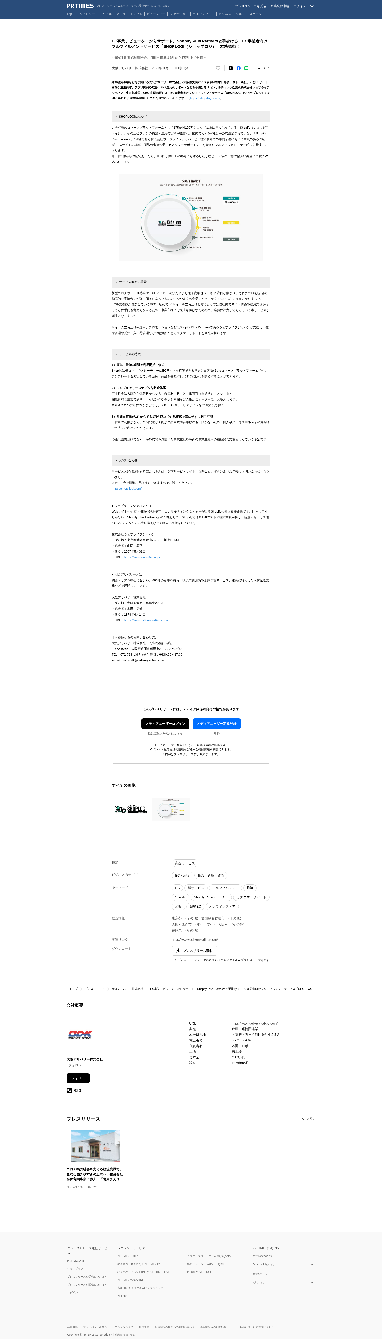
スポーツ (255, 14)
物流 (250, 888)
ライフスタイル (203, 14)
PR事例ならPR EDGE (199, 1272)
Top (69, 14)
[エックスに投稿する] (230, 68)
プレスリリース (95, 989)
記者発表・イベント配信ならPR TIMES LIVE (143, 1272)
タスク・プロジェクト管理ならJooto (209, 1256)
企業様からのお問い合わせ (216, 1327)
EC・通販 (182, 875)
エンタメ (136, 14)
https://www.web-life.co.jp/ (142, 557)
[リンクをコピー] (266, 68)
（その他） (191, 918)
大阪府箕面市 (182, 924)
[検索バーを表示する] (312, 6)
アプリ (121, 14)
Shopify (180, 897)
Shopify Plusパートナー (211, 897)
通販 (178, 906)
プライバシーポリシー (96, 1327)
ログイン (300, 6)
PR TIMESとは (75, 1260)
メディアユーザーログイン (165, 723)
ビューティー (156, 14)
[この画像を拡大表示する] (131, 809)
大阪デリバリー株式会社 (127, 989)
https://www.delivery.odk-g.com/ (146, 620)
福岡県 (177, 930)
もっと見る (308, 1119)
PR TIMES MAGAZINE (130, 1280)
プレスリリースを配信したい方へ (87, 1284)
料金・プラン (75, 1268)
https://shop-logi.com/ (205, 98)
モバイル (105, 14)
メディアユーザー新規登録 (217, 723)
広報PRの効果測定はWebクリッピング (140, 1288)
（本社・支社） (205, 924)
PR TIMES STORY (127, 1256)
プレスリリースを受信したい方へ (87, 1276)
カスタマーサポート (251, 897)
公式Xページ (260, 1274)
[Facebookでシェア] (238, 68)
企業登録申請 (280, 6)
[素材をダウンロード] (258, 68)
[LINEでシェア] (246, 68)
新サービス (196, 888)
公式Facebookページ (265, 1256)
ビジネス (225, 14)
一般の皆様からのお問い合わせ (255, 1327)
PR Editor (122, 1296)
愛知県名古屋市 (213, 918)
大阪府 (223, 924)
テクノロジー (85, 14)
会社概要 (72, 1327)
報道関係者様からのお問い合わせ (175, 1327)
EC (177, 888)
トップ (73, 989)
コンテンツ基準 (124, 1327)
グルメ (240, 14)
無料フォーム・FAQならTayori (205, 1264)
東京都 (177, 918)
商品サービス (185, 863)
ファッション (179, 14)
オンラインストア (222, 906)
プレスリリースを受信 (250, 6)
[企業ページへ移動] (80, 1036)
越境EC (195, 906)
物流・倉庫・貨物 (211, 875)
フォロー (78, 1078)
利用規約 (144, 1327)
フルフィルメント (225, 888)
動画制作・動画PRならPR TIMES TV (138, 1264)
